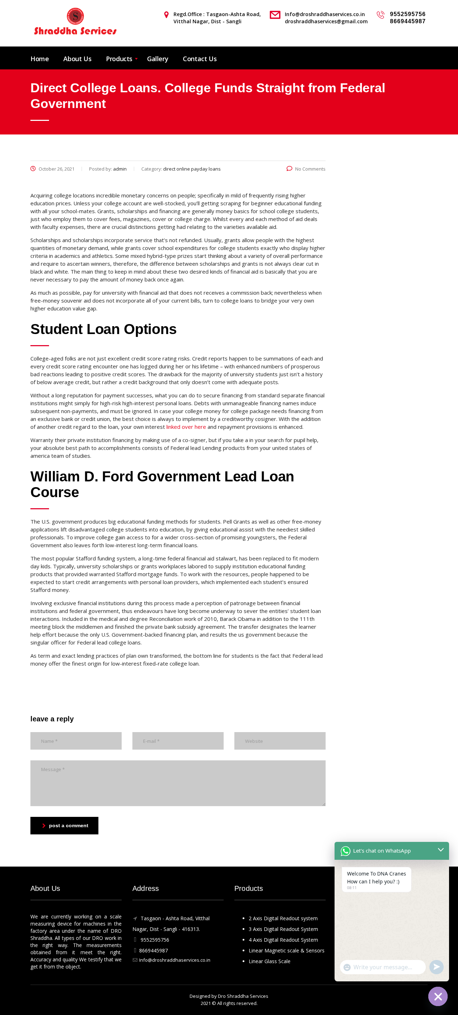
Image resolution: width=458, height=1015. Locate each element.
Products (119, 58)
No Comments (310, 169)
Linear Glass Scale (270, 961)
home (39, 58)
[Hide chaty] (438, 996)
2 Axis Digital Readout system (283, 918)
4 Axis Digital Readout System (283, 939)
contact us (199, 58)
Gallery (157, 58)
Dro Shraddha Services (243, 996)
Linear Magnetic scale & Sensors (287, 950)
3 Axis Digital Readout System (283, 929)
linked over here (186, 426)
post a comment (68, 825)
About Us (77, 58)
